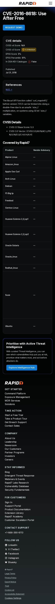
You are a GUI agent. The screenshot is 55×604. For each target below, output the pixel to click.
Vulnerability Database (17, 486)
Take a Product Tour (16, 418)
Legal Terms (10, 573)
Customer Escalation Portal (19, 520)
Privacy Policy (10, 578)
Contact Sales (12, 425)
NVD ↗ (9, 89)
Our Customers (13, 448)
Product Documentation (17, 509)
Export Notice (10, 582)
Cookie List (9, 590)
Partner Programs (14, 452)
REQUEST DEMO (13, 27)
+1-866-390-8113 (14, 532)
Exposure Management (17, 397)
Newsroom (11, 445)
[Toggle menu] (50, 3)
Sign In (8, 502)
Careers (9, 459)
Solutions (10, 404)
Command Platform (15, 393)
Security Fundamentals (17, 489)
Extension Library (14, 513)
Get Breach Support (16, 422)
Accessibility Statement (14, 594)
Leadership (10, 441)
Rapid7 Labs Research (17, 482)
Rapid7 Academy (14, 516)
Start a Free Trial (14, 415)
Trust (7, 586)
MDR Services (12, 400)
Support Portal (13, 505)
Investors (10, 456)
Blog (7, 472)
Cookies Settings (13, 598)
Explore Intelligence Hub (22, 367)
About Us (10, 438)
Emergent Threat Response (19, 475)
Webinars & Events (15, 479)
